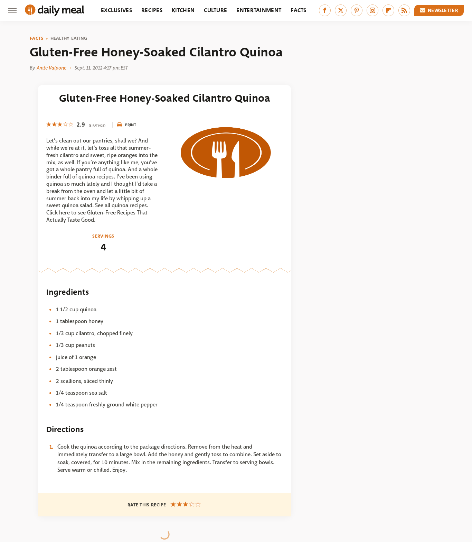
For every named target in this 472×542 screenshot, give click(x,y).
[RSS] (404, 10)
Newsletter (443, 10)
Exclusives (116, 10)
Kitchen (183, 10)
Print (130, 125)
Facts (298, 10)
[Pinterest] (356, 10)
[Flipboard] (388, 10)
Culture (215, 10)
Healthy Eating (68, 38)
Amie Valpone (51, 68)
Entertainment (258, 10)
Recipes (151, 10)
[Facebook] (325, 10)
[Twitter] (341, 10)
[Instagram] (372, 10)
